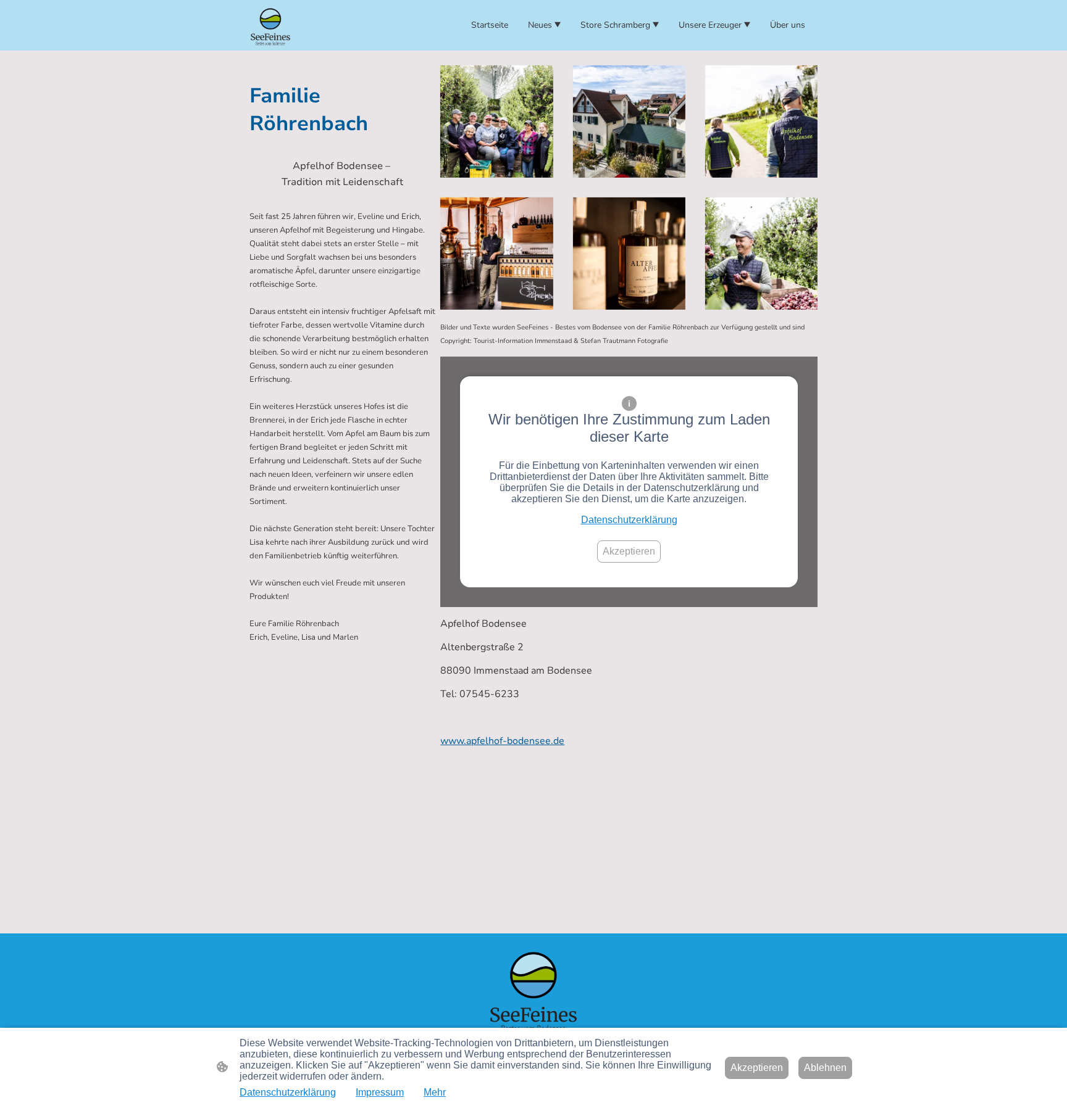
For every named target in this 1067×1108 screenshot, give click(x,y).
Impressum (380, 1092)
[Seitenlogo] (270, 25)
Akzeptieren (629, 551)
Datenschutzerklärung (629, 520)
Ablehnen (825, 1067)
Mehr (435, 1092)
